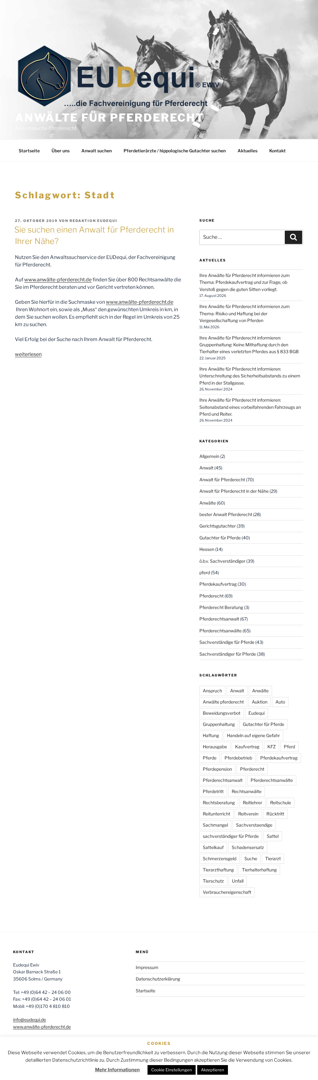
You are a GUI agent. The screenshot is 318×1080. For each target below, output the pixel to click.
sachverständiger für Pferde (231, 836)
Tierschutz (213, 881)
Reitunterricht (216, 813)
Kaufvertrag (247, 746)
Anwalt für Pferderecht (222, 479)
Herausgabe (215, 746)
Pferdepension (217, 769)
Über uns (61, 150)
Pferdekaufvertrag (218, 584)
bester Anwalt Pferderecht (225, 514)
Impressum (147, 967)
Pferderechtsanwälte (220, 630)
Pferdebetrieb (238, 757)
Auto (280, 701)
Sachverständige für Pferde (226, 642)
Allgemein (209, 456)
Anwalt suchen (96, 150)
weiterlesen (28, 354)
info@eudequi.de (29, 1019)
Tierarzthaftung (218, 869)
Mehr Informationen (117, 1070)
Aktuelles (247, 150)
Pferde (209, 757)
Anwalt (206, 467)
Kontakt (277, 150)
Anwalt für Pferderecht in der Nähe (234, 491)
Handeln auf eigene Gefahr (253, 735)
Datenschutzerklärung (158, 978)
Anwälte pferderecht (223, 701)
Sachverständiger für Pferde (227, 654)
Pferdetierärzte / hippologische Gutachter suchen (175, 150)
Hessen (206, 549)
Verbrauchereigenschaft (227, 892)
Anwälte (207, 502)
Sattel (273, 836)
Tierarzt (273, 858)
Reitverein (248, 813)
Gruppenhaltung (219, 724)
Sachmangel (215, 825)
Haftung (211, 735)
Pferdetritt (213, 791)
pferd (204, 572)
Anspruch (212, 690)
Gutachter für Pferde (220, 537)
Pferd (289, 746)
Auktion (259, 701)
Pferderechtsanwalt (219, 618)
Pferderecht (211, 595)
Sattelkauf (213, 847)
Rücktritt (275, 813)
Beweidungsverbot (221, 713)
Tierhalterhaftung (259, 869)
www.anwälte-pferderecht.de (58, 280)
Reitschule (280, 802)
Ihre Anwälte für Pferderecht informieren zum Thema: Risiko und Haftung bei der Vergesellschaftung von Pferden (244, 313)
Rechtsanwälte (246, 791)
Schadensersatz (248, 847)
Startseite (29, 150)
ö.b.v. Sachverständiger (222, 561)
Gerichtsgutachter (217, 525)
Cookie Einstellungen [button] (171, 1069)
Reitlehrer (252, 802)
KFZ (271, 746)
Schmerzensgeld (219, 858)
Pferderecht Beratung (221, 607)
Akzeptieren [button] (212, 1069)
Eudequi (256, 713)
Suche (250, 858)
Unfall (237, 881)
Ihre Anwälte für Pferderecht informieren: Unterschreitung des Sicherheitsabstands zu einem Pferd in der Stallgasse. (249, 375)
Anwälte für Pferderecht (109, 117)
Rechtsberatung (219, 802)
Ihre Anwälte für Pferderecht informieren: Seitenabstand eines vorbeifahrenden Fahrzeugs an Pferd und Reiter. (250, 407)
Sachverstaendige (254, 825)
